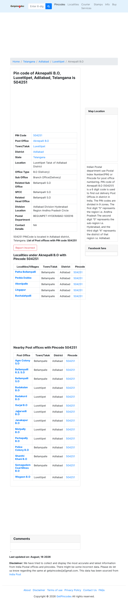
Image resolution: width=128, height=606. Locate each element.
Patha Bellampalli (25, 271)
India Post (15, 574)
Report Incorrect (25, 247)
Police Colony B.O (22, 448)
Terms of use (54, 590)
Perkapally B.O (21, 439)
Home (16, 61)
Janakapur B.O (21, 422)
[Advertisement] (64, 34)
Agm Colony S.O (22, 362)
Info (107, 4)
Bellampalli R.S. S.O (21, 371)
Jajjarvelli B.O (21, 413)
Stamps (98, 4)
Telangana (29, 61)
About (27, 590)
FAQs (102, 590)
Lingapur (20, 289)
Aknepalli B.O (41, 140)
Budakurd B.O (21, 398)
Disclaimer (39, 590)
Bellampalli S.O (21, 380)
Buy (114, 4)
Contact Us (90, 590)
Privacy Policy (72, 590)
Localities (73, 4)
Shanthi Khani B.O (21, 457)
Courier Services (86, 6)
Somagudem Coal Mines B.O (23, 467)
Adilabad (44, 61)
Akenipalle (21, 283)
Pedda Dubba (23, 277)
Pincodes (59, 4)
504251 (37, 135)
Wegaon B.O (22, 476)
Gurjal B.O (21, 405)
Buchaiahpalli (23, 295)
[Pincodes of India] (17, 6)
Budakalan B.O (21, 389)
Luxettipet (58, 61)
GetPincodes (64, 596)
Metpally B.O (20, 430)
